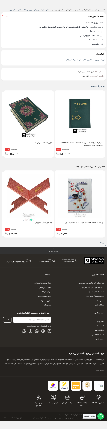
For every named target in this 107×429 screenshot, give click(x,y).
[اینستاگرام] (49, 331)
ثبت (7, 319)
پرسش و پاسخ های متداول (42, 283)
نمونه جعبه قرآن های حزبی (95, 296)
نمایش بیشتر (100, 370)
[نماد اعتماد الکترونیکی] (99, 386)
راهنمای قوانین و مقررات (39, 418)
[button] (53, 250)
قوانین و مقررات (46, 300)
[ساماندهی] (87, 386)
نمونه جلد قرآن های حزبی (95, 292)
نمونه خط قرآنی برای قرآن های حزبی (92, 287)
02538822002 (69, 262)
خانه (103, 10)
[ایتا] (30, 331)
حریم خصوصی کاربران (44, 296)
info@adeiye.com (44, 262)
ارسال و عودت (99, 321)
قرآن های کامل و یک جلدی (82, 10)
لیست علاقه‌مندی (98, 334)
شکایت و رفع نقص (45, 287)
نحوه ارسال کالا (46, 292)
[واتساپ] (37, 331)
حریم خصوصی (52, 418)
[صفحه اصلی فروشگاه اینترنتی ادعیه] (94, 260)
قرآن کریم (96, 10)
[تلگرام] (43, 331)
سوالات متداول (99, 305)
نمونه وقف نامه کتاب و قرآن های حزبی (91, 283)
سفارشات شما (99, 330)
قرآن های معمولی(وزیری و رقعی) (61, 10)
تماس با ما (100, 300)
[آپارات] (24, 331)
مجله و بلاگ (47, 305)
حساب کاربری (99, 339)
